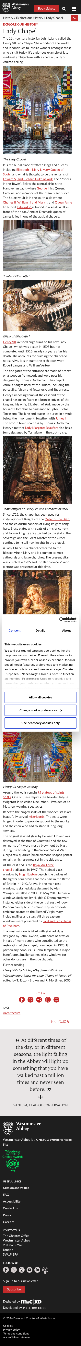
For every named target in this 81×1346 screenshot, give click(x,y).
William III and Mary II (32, 202)
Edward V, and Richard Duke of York (28, 179)
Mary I (36, 169)
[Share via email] (56, 1000)
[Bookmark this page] (48, 1000)
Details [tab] (40, 630)
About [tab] (66, 630)
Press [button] (7, 1215)
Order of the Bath (57, 519)
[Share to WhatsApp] (39, 1000)
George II (43, 188)
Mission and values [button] (16, 1187)
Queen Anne (63, 202)
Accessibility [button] (12, 1201)
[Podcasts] (45, 1270)
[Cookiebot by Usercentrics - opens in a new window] (59, 619)
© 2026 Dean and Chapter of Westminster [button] (29, 1318)
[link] (31, 1301)
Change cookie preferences (38, 710)
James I (61, 418)
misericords (36, 816)
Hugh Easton (28, 874)
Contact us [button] (10, 1208)
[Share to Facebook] (22, 1000)
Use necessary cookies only (40, 723)
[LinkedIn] (37, 1270)
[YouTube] (29, 1270)
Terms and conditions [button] (16, 1333)
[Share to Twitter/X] (30, 1000)
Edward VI (24, 207)
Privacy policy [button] (11, 1329)
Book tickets (46, 8)
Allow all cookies (40, 697)
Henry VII (9, 342)
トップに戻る (59, 1021)
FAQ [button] (6, 1194)
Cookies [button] (8, 1326)
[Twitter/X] (14, 1270)
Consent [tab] (14, 630)
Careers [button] (8, 1222)
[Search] (65, 9)
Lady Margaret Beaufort (41, 427)
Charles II (9, 202)
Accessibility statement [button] (17, 1337)
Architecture (11, 1013)
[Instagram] (22, 1270)
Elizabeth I (23, 169)
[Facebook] (6, 1270)
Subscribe (14, 1289)
